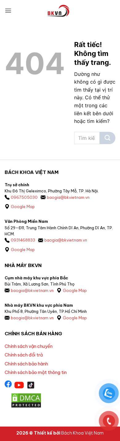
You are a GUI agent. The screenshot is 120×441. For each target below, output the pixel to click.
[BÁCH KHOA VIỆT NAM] (58, 11)
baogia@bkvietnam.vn (68, 197)
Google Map (23, 206)
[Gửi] (107, 138)
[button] (8, 10)
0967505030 (24, 197)
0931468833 (23, 240)
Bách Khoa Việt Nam (82, 433)
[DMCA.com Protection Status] (26, 399)
